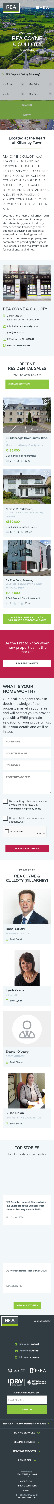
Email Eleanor (16, 1062)
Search (27, 105)
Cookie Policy (27, 1481)
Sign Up (27, 1409)
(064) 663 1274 (15, 332)
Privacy (27, 1490)
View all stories (27, 1305)
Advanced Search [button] (25, 122)
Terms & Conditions (27, 1486)
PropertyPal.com (27, 1497)
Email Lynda (16, 1001)
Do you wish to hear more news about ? (26, 820)
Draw (27, 114)
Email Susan (16, 1123)
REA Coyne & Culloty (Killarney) (24, 74)
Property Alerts (27, 663)
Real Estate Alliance (27, 1474)
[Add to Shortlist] (46, 403)
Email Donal (16, 939)
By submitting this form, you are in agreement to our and (28, 805)
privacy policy (33, 808)
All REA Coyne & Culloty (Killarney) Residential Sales (27, 619)
